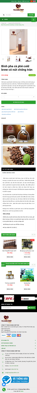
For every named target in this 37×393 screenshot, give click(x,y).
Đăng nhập (14, 1)
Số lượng (4, 93)
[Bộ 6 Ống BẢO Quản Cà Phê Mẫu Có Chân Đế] (10, 244)
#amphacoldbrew (6, 114)
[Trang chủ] (18, 8)
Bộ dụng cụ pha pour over (27, 251)
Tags (2, 106)
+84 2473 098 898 (13, 365)
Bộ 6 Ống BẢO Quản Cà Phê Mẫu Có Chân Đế (15, 251)
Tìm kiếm (31, 15)
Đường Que (27, 283)
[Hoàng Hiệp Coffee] (18, 319)
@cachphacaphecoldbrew (8, 111)
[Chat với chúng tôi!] (4, 384)
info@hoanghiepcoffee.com (12, 372)
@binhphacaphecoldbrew (20, 109)
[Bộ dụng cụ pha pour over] (27, 244)
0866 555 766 (14, 369)
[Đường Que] (27, 274)
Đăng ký (19, 1)
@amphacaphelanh (7, 109)
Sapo (22, 391)
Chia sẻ (3, 118)
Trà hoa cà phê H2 (10, 283)
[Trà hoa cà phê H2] (10, 274)
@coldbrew (21, 111)
